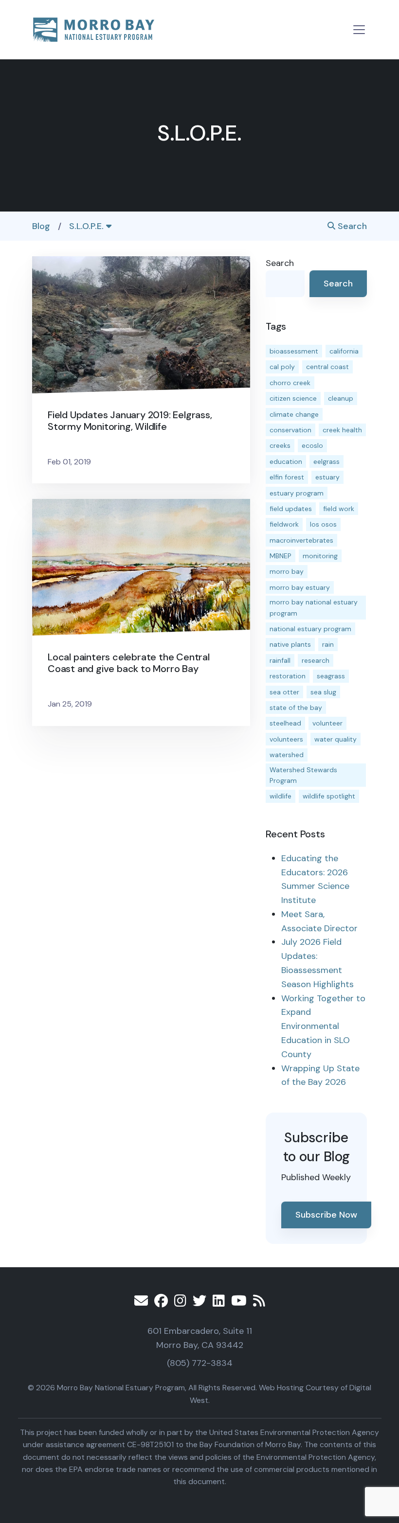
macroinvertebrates (301, 540)
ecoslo (312, 445)
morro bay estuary (300, 587)
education (286, 461)
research (315, 660)
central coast (327, 366)
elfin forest (287, 477)
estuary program (297, 493)
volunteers (286, 739)
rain (328, 644)
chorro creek (290, 382)
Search (351, 226)
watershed (287, 754)
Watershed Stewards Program (303, 775)
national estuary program (310, 628)
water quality (335, 739)
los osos (323, 524)
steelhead (285, 723)
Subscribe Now (326, 1215)
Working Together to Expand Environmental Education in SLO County (323, 1026)
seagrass (331, 676)
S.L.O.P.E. (87, 226)
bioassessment (294, 351)
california (344, 351)
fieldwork (284, 524)
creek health (342, 429)
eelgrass (326, 461)
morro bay (287, 571)
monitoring (320, 555)
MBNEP (280, 555)
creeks (280, 445)
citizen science (293, 398)
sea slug (323, 692)
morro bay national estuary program (314, 607)
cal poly (282, 366)
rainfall (280, 660)
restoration (288, 676)
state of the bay (296, 707)
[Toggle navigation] (359, 29)
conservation (290, 429)
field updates (291, 508)
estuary (327, 477)
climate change (294, 414)
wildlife (280, 796)
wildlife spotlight (329, 796)
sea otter (284, 692)
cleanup (340, 398)
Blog (41, 226)
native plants (290, 644)
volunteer (327, 723)
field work (338, 508)
